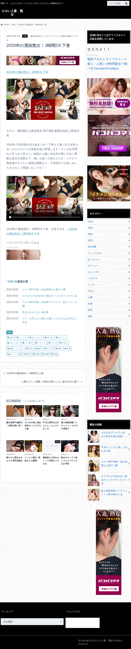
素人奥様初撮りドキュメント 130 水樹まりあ (114, 492)
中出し (65, 343)
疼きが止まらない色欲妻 (35, 312)
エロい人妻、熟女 (12, 12)
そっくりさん (95, 252)
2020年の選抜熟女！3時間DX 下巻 (27, 72)
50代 (90, 240)
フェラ (54, 343)
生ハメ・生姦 (15, 354)
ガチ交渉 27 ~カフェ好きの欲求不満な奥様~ (113, 434)
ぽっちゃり (37, 337)
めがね (50, 337)
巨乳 (31, 348)
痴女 (29, 354)
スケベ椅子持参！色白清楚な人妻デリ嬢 (43, 289)
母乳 (60, 348)
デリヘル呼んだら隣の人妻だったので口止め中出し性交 (49, 320)
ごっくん (23, 337)
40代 (90, 234)
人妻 (90, 297)
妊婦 (90, 303)
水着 (69, 348)
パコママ (92, 278)
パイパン (42, 343)
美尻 (38, 354)
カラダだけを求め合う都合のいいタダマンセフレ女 (49, 295)
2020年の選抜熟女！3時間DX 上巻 (25, 373)
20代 (90, 221)
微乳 (40, 348)
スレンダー (14, 343)
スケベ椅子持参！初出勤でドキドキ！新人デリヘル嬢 (49, 304)
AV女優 (92, 246)
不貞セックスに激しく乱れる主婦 (114, 449)
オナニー (62, 337)
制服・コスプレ (16, 348)
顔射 (56, 354)
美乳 (90, 316)
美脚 (47, 354)
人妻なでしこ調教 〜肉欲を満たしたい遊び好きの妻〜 (50, 381)
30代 (10, 281)
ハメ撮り (29, 343)
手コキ (50, 348)
